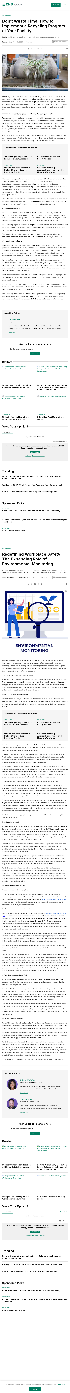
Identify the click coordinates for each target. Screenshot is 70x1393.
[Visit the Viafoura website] (63, 441)
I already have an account (35, 456)
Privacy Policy (61, 1384)
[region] (35, 437)
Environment (6, 15)
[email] (41, 49)
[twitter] (35, 49)
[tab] (7, 432)
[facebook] (28, 49)
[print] (67, 49)
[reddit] (38, 49)
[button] (3, 5)
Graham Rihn (7, 42)
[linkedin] (32, 49)
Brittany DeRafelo (8, 577)
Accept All (35, 1389)
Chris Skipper (21, 577)
